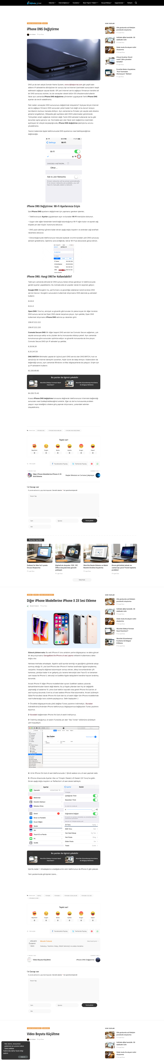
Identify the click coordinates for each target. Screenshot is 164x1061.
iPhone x (57, 895)
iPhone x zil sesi (87, 895)
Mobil (30, 595)
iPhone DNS (41, 430)
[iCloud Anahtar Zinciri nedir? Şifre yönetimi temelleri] (110, 60)
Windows (46, 1028)
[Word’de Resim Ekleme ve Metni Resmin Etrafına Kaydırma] (96, 553)
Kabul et (23, 1057)
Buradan (89, 704)
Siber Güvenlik (62, 560)
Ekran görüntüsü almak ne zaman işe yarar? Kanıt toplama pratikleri (124, 567)
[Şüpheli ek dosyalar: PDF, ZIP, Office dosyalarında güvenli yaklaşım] (68, 553)
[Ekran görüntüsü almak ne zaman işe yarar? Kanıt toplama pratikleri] (124, 553)
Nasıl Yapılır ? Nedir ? (34, 23)
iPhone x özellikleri (71, 895)
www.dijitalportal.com (73, 85)
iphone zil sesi (34, 898)
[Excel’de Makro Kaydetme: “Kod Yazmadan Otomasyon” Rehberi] (110, 73)
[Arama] (136, 3)
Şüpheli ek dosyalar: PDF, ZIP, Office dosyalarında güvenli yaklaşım (66, 567)
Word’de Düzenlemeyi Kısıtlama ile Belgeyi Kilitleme (124, 641)
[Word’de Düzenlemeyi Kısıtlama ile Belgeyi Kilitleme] (82, 383)
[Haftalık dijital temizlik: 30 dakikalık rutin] (110, 40)
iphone (48, 895)
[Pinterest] (91, 463)
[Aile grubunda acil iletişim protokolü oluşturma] (110, 30)
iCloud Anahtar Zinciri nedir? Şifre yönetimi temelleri (124, 59)
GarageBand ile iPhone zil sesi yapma (58, 656)
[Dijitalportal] (34, 3)
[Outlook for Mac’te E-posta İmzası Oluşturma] (39, 553)
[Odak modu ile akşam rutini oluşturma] (110, 49)
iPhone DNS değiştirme (73, 430)
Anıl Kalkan (33, 34)
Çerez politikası (9, 1048)
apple (39, 895)
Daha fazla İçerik (92, 941)
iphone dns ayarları (55, 430)
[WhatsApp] (97, 463)
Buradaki (33, 715)
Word (87, 560)
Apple (45, 23)
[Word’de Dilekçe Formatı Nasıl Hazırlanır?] (45, 383)
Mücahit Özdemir (34, 606)
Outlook (32, 560)
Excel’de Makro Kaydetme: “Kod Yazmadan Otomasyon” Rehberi (126, 71)
